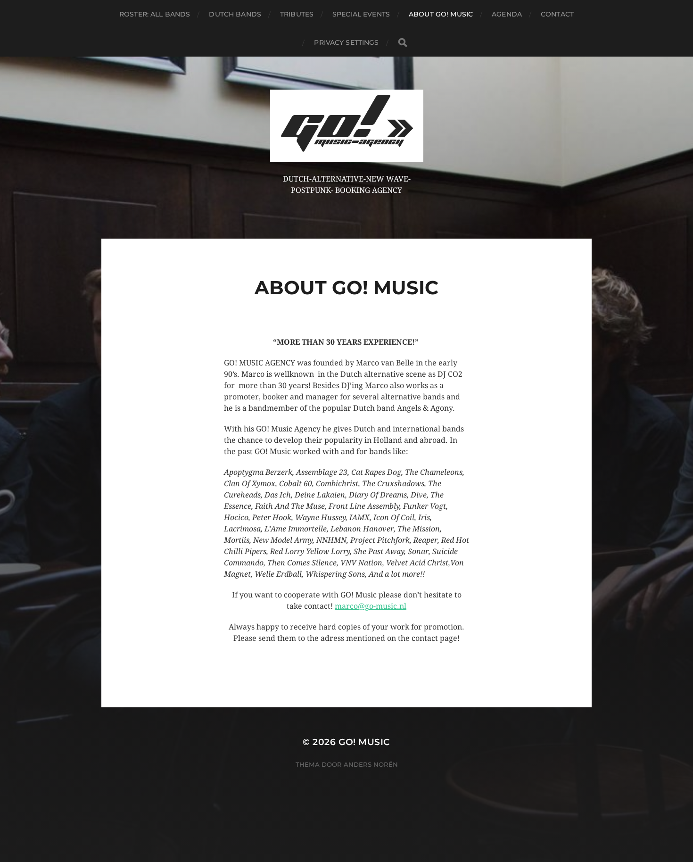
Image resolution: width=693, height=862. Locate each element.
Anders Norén (371, 764)
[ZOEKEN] (402, 42)
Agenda (507, 14)
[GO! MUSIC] (346, 126)
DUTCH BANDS (235, 14)
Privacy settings (346, 42)
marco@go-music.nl (370, 606)
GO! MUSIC (364, 742)
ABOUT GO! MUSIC (441, 14)
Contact (557, 14)
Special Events (361, 14)
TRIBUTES (297, 14)
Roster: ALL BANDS (154, 14)
